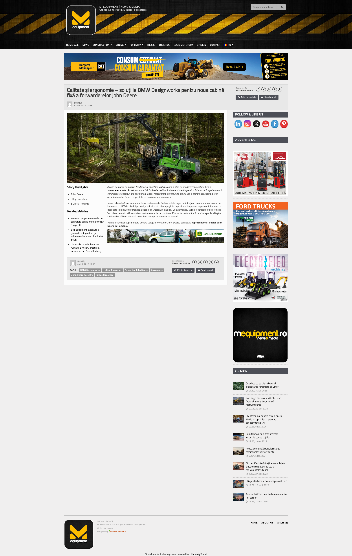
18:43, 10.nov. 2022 (257, 501)
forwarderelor (114, 190)
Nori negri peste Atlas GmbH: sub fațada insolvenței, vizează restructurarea (263, 401)
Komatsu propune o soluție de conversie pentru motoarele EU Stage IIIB (87, 221)
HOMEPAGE (72, 45)
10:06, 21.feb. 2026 (257, 408)
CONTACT (215, 45)
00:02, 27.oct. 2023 (257, 474)
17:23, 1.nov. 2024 (256, 441)
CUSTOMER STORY (183, 45)
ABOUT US (267, 522)
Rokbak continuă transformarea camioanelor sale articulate (263, 450)
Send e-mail (268, 97)
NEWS (85, 45)
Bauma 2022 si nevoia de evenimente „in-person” (266, 495)
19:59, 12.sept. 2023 (257, 485)
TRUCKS (151, 45)
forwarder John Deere (136, 270)
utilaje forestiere (104, 275)
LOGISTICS (164, 45)
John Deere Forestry (82, 275)
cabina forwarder (112, 270)
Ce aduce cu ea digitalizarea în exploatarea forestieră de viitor (262, 385)
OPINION (201, 45)
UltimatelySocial (198, 554)
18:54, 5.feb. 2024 (256, 456)
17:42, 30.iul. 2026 (256, 390)
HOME (254, 522)
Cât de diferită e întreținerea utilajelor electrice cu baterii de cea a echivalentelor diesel (266, 466)
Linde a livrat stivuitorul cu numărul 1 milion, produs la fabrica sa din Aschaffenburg (86, 247)
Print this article (247, 97)
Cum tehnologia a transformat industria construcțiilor (262, 435)
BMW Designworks (90, 270)
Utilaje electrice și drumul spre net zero (266, 481)
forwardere (157, 270)
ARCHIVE (282, 522)
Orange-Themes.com (117, 531)
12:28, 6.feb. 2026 (256, 426)
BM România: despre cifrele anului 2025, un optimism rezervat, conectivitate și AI (264, 419)
